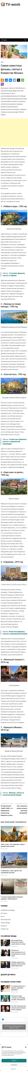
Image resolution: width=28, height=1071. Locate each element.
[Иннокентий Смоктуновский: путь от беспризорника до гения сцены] (5, 951)
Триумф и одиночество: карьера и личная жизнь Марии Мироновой (18, 964)
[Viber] (2, 84)
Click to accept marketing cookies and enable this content (14, 1027)
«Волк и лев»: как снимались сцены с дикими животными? (13, 845)
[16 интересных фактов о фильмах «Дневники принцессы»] (5, 986)
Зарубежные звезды (8, 910)
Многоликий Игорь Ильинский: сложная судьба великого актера (18, 942)
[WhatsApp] (22, 80)
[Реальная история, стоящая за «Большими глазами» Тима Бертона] (5, 996)
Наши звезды (5, 923)
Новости (4, 926)
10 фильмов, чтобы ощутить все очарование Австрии (11, 872)
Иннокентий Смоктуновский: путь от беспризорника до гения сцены (18, 953)
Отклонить (14, 1065)
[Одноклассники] (2, 80)
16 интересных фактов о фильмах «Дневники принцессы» (18, 987)
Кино (2, 62)
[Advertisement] (14, 23)
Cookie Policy (13, 1068)
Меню (5, 40)
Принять (14, 1060)
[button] (25, 1047)
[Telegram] (14, 80)
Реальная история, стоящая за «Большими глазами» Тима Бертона (18, 997)
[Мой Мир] (6, 80)
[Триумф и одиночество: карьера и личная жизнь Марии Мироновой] (5, 962)
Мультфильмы (6, 919)
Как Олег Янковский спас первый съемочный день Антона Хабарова (18, 1007)
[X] (18, 80)
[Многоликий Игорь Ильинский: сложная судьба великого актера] (5, 941)
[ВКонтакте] (10, 80)
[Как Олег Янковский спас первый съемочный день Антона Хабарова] (5, 1006)
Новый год (4, 929)
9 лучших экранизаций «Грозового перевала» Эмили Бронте (12, 898)
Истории (4, 913)
